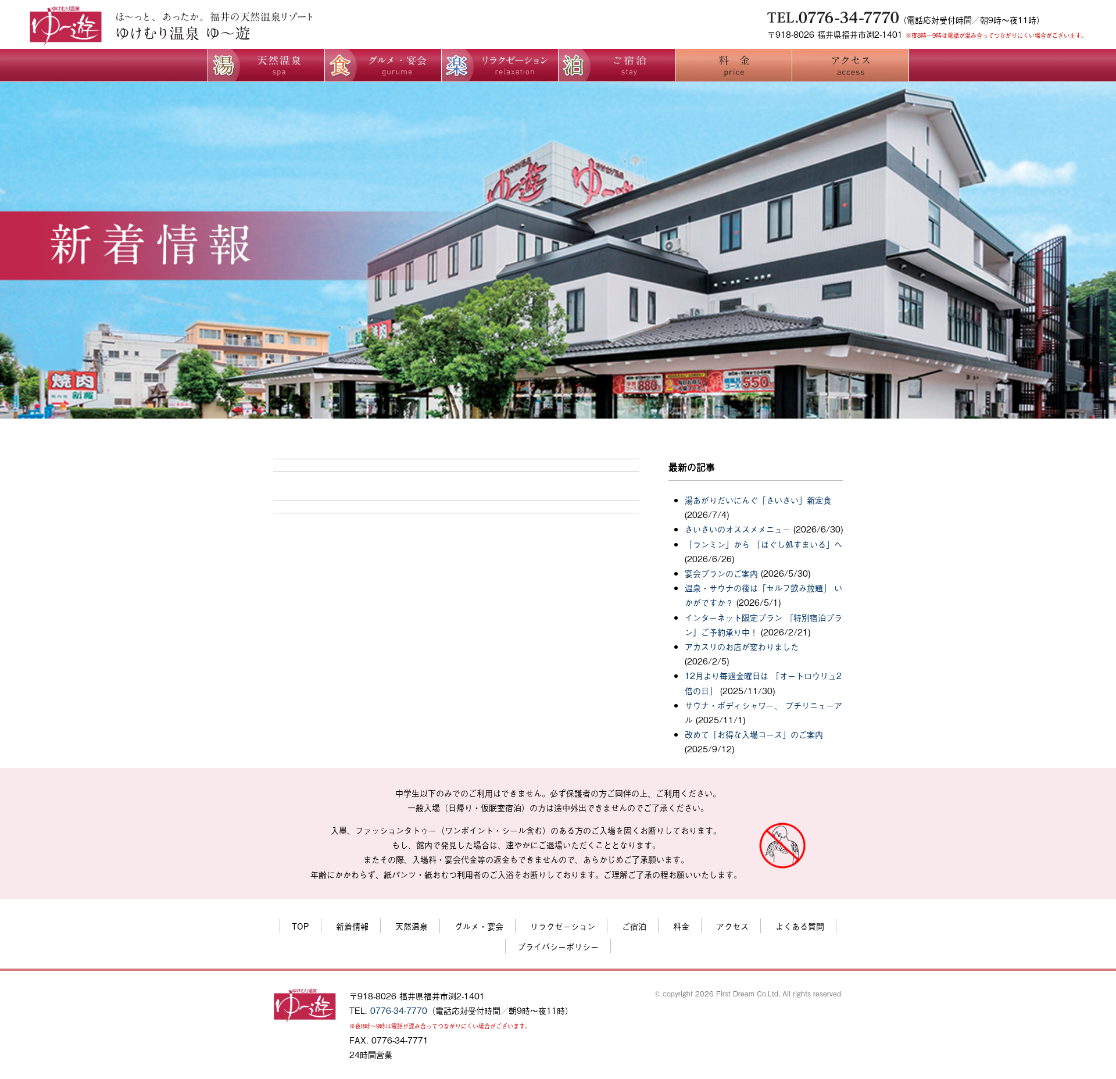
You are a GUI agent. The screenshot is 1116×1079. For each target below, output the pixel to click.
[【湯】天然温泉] (383, 77)
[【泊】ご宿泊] (617, 77)
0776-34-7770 (398, 1010)
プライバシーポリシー (558, 946)
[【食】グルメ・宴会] (266, 77)
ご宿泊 (634, 926)
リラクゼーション (562, 926)
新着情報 (352, 926)
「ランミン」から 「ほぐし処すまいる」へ (763, 544)
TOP (300, 926)
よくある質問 (799, 926)
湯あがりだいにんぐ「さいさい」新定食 (758, 500)
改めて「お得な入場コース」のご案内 (754, 734)
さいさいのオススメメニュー (738, 529)
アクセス (732, 926)
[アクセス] (850, 77)
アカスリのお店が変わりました (742, 646)
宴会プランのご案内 (721, 573)
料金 (681, 926)
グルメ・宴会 (479, 926)
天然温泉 (411, 926)
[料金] (733, 77)
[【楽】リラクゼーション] (500, 77)
